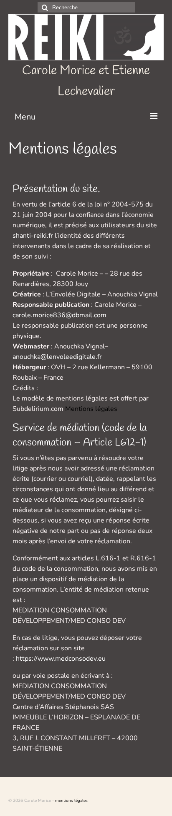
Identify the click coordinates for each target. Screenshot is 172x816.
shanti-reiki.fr (33, 235)
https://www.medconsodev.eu (61, 658)
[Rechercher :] (86, 7)
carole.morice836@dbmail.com (59, 315)
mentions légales (71, 801)
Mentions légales (91, 408)
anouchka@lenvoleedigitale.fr (57, 356)
